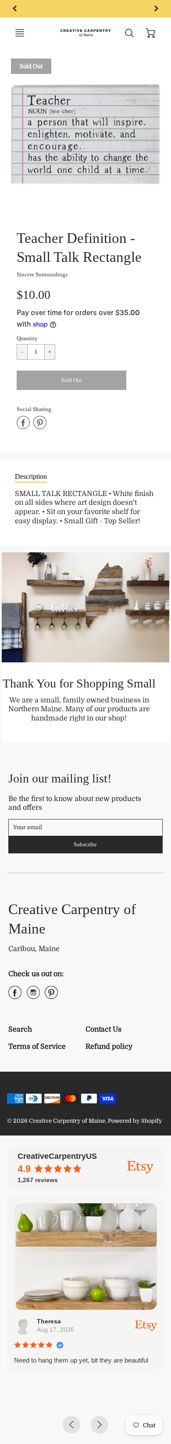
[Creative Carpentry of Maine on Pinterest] (51, 996)
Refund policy (109, 1047)
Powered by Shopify (135, 1120)
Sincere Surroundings (42, 274)
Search (20, 1029)
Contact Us (103, 1029)
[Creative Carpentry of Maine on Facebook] (14, 996)
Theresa (49, 1321)
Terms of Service (37, 1047)
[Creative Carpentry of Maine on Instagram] (33, 996)
